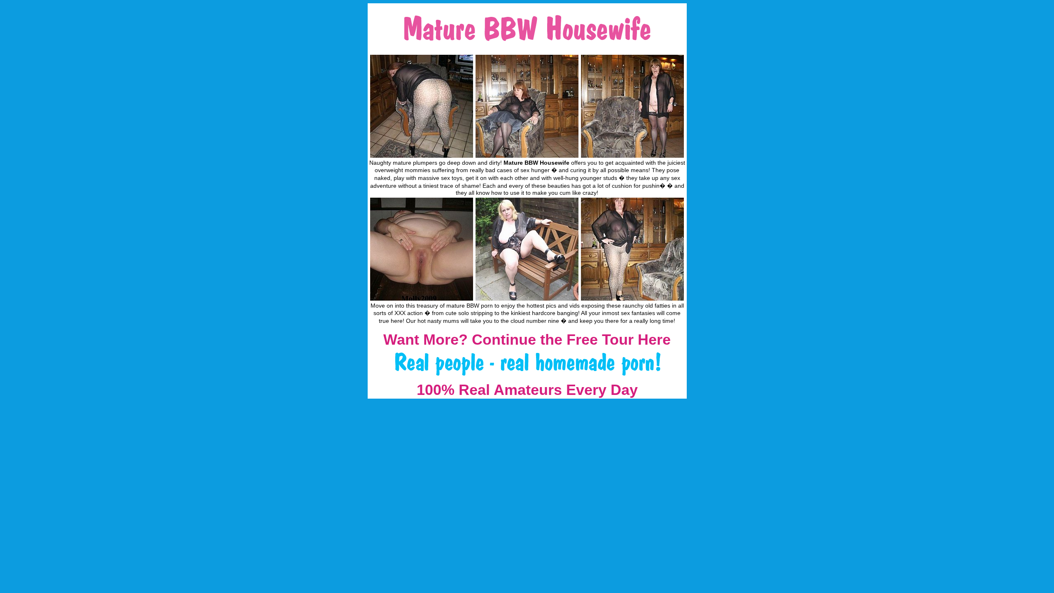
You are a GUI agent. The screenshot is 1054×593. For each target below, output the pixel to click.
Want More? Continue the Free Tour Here (527, 339)
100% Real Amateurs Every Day (527, 389)
